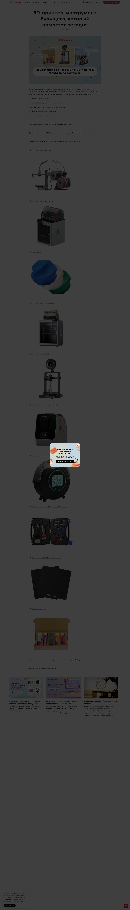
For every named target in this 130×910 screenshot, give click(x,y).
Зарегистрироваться (65, 461)
